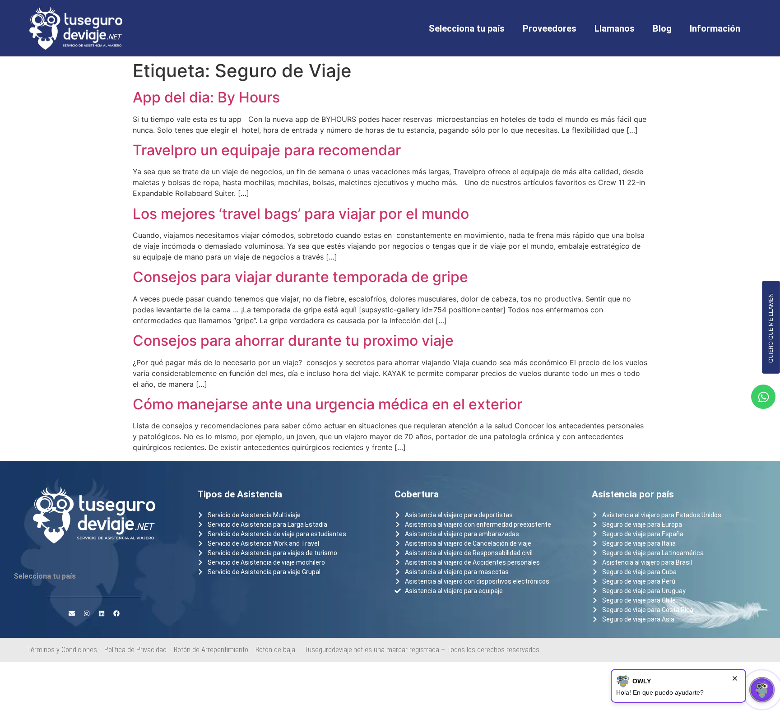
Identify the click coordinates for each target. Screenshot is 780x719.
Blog (662, 28)
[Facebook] (116, 613)
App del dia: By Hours (206, 97)
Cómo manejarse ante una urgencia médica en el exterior (327, 404)
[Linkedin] (101, 613)
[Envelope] (71, 613)
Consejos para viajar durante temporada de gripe (300, 277)
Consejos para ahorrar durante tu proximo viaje (293, 340)
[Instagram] (86, 613)
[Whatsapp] (763, 397)
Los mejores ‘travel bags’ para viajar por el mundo (301, 214)
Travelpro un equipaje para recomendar (267, 150)
